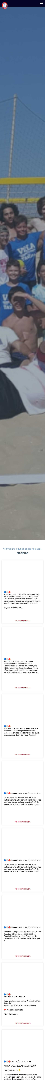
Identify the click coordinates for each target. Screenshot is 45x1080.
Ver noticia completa (22, 621)
